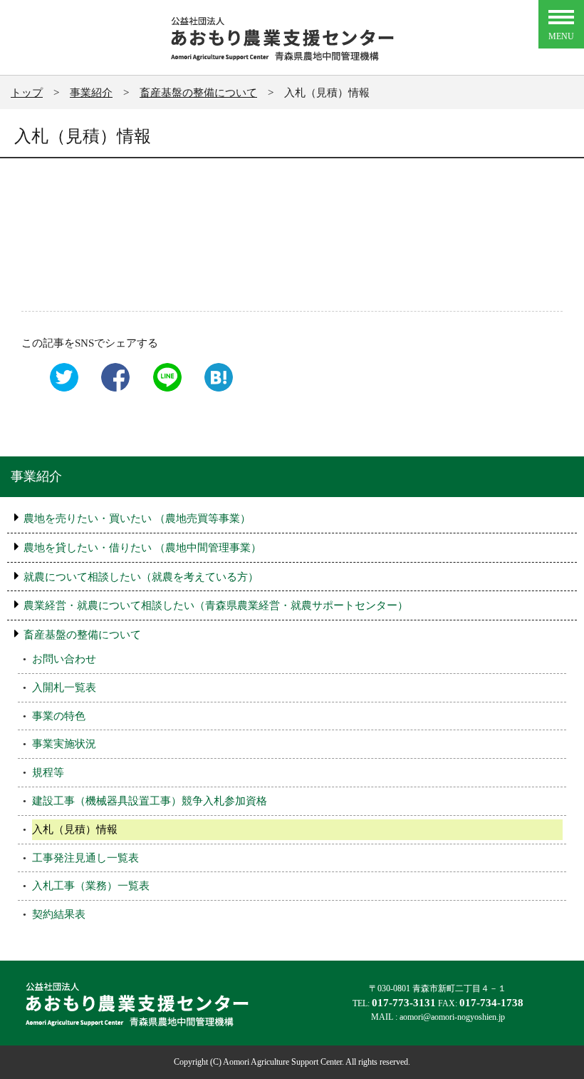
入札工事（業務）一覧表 (91, 885)
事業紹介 (36, 476)
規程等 (48, 772)
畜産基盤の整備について (82, 634)
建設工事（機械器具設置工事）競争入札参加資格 (149, 800)
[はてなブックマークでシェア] (215, 389)
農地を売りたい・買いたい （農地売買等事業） (137, 518)
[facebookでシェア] (112, 389)
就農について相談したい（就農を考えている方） (141, 577)
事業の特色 (58, 716)
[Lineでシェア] (164, 389)
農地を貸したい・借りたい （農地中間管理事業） (142, 547)
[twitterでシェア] (60, 389)
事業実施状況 (64, 743)
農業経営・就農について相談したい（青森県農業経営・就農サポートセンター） (216, 605)
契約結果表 (58, 914)
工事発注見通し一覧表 (85, 858)
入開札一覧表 (64, 687)
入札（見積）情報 (75, 829)
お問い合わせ (64, 659)
